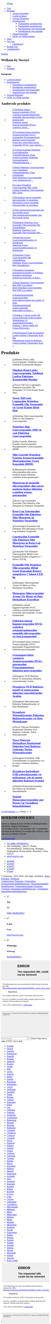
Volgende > (12, 811)
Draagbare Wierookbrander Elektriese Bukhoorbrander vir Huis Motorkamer (28, 717)
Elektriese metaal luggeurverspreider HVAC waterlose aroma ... (24, 125)
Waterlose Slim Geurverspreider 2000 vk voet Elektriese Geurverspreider (27, 431)
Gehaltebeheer (13, 49)
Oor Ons (11, 41)
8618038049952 (14, 957)
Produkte (11, 11)
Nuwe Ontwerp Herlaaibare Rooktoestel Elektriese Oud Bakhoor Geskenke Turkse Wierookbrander (26, 746)
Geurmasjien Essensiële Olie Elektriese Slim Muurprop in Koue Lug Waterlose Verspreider (26, 541)
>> (18, 811)
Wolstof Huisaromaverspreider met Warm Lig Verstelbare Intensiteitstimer (27, 801)
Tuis (9, 8)
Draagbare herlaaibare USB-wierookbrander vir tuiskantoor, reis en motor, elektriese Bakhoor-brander (28, 776)
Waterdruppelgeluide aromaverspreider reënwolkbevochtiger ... (23, 308)
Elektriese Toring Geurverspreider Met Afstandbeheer (27, 264)
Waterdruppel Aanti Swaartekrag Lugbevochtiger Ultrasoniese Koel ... (27, 343)
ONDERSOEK (8, 838)
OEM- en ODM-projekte (23, 36)
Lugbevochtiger (19, 16)
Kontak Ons (12, 46)
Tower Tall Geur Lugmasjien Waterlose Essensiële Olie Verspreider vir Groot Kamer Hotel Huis (27, 404)
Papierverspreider (20, 34)
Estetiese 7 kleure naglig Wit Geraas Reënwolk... (25, 326)
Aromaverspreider (20, 13)
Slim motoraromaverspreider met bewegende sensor (27, 216)
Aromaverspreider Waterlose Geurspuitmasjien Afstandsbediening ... (25, 160)
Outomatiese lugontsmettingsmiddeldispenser (18, 882)
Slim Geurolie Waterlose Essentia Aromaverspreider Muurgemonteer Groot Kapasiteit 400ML (28, 459)
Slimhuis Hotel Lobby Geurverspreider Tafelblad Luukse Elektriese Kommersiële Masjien (27, 375)
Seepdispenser (18, 21)
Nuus (9, 39)
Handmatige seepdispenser (30, 26)
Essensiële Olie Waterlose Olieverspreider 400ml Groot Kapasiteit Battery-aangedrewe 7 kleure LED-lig (28, 571)
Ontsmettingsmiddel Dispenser (28, 886)
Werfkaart (14, 878)
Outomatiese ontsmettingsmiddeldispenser (24, 890)
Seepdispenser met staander (30, 31)
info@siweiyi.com (15, 856)
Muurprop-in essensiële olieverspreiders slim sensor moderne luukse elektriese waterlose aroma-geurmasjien (28, 489)
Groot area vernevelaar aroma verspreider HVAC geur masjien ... (27, 143)
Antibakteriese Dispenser (12, 881)
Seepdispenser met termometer (31, 29)
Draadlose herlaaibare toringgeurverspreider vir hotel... (26, 276)
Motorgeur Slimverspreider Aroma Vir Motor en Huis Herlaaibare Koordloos (28, 596)
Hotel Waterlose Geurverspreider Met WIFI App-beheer (27, 289)
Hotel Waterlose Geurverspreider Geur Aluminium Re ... (27, 178)
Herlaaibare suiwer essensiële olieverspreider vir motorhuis (25, 203)
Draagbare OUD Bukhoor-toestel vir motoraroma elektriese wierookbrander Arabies (28, 691)
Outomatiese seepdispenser (30, 23)
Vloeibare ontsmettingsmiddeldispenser (18, 889)
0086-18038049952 (16, 913)
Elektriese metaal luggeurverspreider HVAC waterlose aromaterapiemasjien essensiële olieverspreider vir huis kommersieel (27, 628)
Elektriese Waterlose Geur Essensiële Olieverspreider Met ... (27, 231)
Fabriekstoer (18, 44)
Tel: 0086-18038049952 (17, 843)
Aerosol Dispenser (20, 18)
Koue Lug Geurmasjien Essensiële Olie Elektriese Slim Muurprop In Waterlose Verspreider (26, 516)
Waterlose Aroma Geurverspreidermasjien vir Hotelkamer (24, 247)
